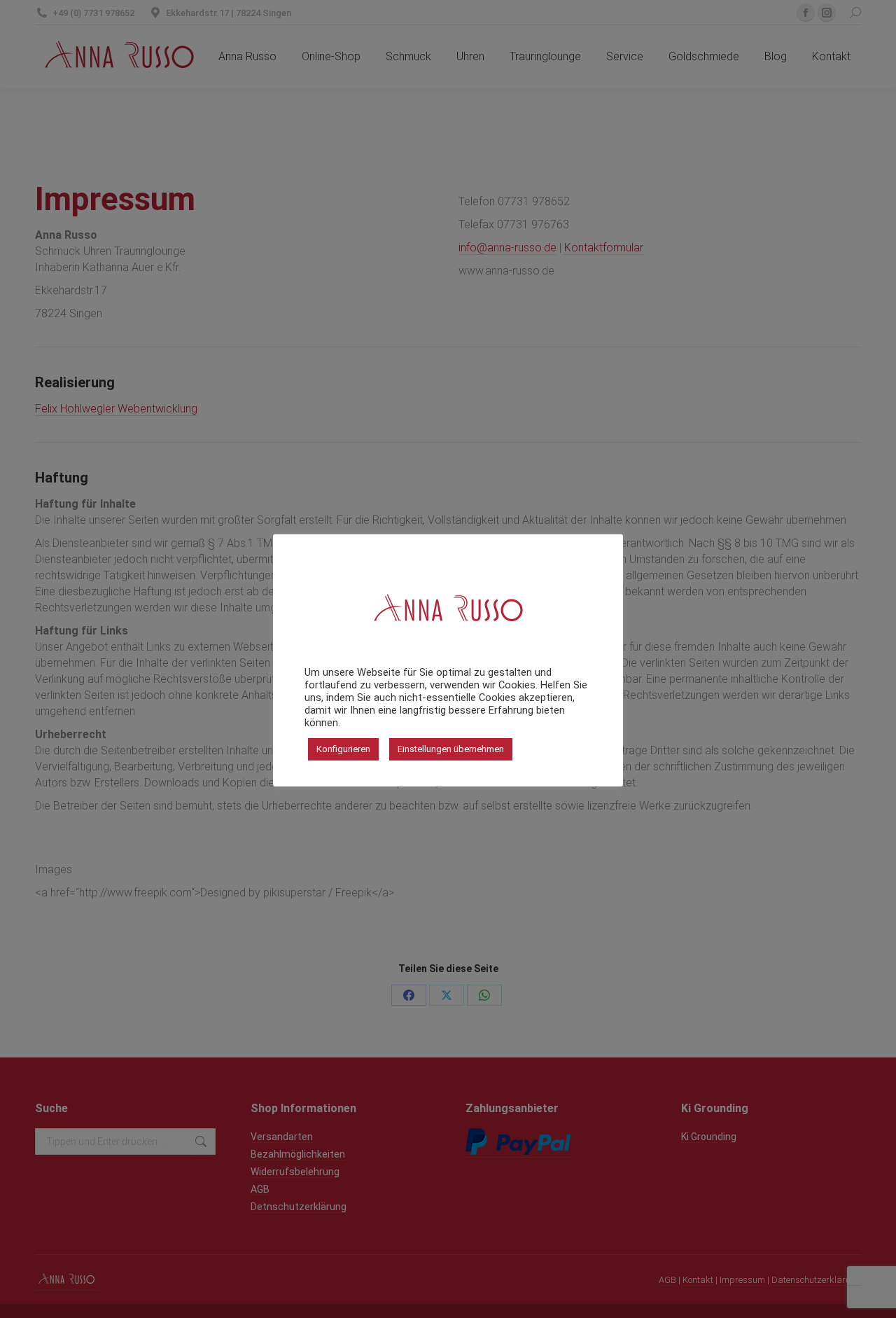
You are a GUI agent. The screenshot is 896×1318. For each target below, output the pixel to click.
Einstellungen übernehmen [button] (451, 749)
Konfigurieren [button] (343, 749)
